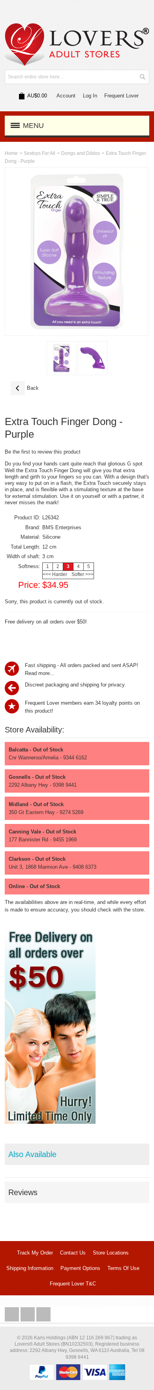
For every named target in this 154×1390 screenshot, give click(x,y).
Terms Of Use (123, 1268)
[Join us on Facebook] (13, 1315)
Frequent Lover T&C (73, 1284)
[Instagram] (28, 1315)
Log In (90, 96)
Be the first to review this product (43, 452)
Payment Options (80, 1268)
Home (11, 153)
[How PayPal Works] (77, 1368)
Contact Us (73, 1253)
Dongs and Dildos (80, 153)
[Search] (142, 77)
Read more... (39, 673)
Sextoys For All (39, 153)
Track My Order (35, 1253)
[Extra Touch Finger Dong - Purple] (61, 358)
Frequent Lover (121, 96)
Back (25, 388)
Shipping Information (29, 1268)
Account (65, 96)
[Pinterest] (43, 1315)
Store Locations (111, 1253)
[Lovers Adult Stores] (77, 27)
